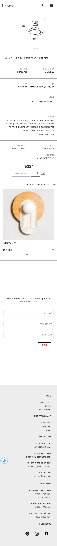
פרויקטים (47, 430)
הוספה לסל (21, 173)
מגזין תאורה (46, 426)
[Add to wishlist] (44, 173)
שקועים (19, 58)
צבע (51, 97)
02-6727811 (42, 443)
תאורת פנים (31, 58)
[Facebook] (46, 534)
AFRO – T (9, 243)
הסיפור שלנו (45, 402)
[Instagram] (37, 534)
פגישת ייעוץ (46, 422)
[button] (4, 460)
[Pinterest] (27, 534)
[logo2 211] (8, 5)
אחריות (48, 406)
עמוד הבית (44, 58)
